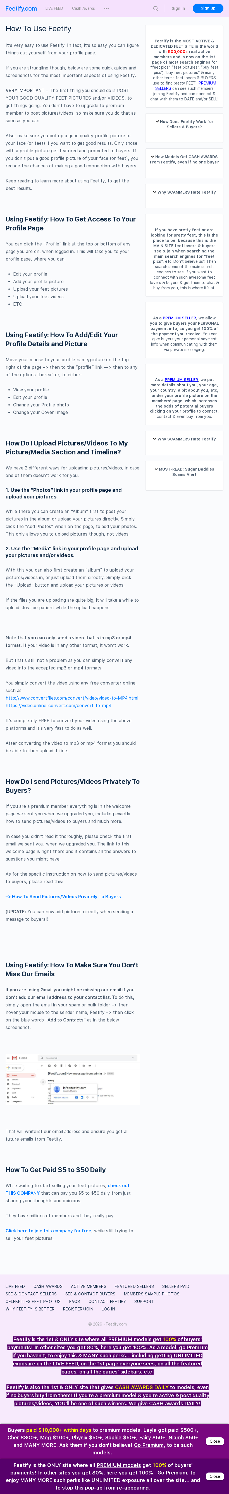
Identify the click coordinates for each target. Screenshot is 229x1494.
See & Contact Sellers (31, 1294)
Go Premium (149, 1445)
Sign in (178, 8)
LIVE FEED (15, 1286)
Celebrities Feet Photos (33, 1301)
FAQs (74, 1301)
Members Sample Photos (152, 1294)
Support (144, 1301)
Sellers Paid (175, 1286)
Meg (45, 1437)
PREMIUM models (119, 1465)
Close (215, 1441)
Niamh (176, 1437)
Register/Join (78, 1309)
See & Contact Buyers (90, 1294)
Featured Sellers (134, 1286)
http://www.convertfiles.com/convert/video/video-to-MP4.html (72, 698)
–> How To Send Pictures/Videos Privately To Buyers (63, 896)
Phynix (79, 1437)
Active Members (88, 1286)
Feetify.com (21, 8)
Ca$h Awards (48, 1286)
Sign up (208, 8)
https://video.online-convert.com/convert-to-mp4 (58, 705)
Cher (13, 1437)
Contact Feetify (107, 1301)
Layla (150, 1430)
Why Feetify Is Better (30, 1309)
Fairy (145, 1437)
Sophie (113, 1437)
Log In (108, 1309)
